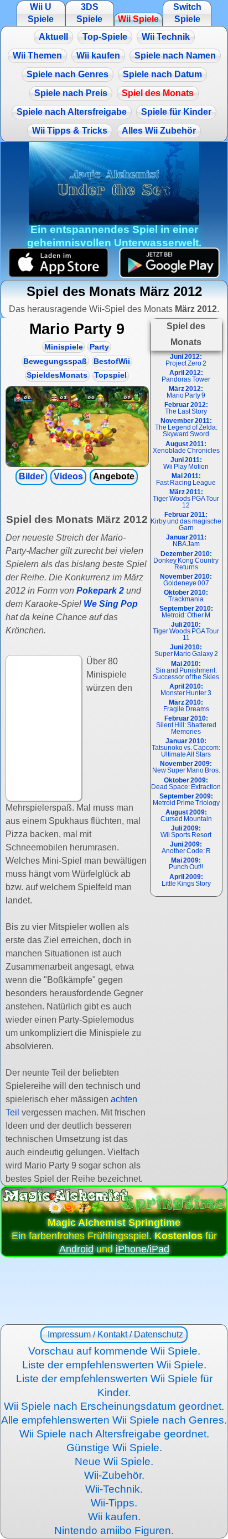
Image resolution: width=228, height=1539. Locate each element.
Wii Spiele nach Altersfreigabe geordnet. (114, 1434)
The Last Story (186, 408)
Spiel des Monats (158, 93)
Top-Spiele (104, 36)
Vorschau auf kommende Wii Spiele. (114, 1351)
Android (76, 1249)
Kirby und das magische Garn (186, 521)
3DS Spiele (89, 13)
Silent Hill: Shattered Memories (186, 725)
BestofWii (112, 361)
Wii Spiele (138, 19)
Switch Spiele (187, 13)
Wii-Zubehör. (114, 1475)
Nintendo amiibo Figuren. (114, 1530)
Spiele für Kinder (176, 112)
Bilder (31, 476)
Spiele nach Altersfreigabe (72, 112)
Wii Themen (37, 55)
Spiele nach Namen (175, 55)
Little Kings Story (186, 880)
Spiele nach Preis (70, 93)
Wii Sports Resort (185, 831)
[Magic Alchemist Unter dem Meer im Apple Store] (58, 262)
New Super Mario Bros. (186, 767)
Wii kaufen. (114, 1516)
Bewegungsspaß (55, 361)
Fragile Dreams (186, 705)
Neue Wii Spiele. (114, 1461)
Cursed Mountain (186, 815)
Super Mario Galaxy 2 (186, 650)
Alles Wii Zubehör (159, 130)
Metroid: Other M (186, 611)
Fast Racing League (186, 479)
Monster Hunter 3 (185, 689)
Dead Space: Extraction (186, 783)
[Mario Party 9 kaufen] (77, 426)
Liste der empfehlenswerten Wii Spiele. (114, 1365)
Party (99, 347)
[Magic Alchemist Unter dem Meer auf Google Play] (169, 262)
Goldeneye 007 (186, 579)
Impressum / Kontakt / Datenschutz (114, 1334)
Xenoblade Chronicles (186, 447)
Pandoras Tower (186, 376)
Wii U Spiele (41, 13)
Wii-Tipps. (114, 1503)
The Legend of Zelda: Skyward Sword (186, 427)
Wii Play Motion (186, 463)
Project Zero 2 (185, 360)
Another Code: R (186, 847)
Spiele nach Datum (162, 74)
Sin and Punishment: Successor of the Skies (186, 670)
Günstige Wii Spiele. (114, 1447)
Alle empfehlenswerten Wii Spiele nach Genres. (114, 1420)
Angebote (113, 476)
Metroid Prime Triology (186, 799)
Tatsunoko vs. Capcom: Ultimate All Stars (186, 748)
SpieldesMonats (57, 375)
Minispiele (63, 347)
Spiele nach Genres (67, 74)
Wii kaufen (98, 55)
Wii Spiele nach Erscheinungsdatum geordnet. (114, 1406)
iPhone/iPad (142, 1249)
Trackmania (186, 595)
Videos (68, 476)
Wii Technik (166, 36)
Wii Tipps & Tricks (69, 130)
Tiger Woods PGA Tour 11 (186, 631)
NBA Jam (186, 540)
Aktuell (53, 36)
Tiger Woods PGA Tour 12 (186, 499)
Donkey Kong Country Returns (186, 560)
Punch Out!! (186, 863)
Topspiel (110, 375)
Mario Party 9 (186, 392)
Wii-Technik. (114, 1489)
